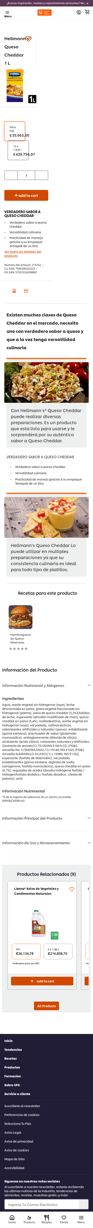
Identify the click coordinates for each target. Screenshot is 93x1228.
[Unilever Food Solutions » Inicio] (44, 12)
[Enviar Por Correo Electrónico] (25, 290)
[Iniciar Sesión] (78, 12)
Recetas (10, 1058)
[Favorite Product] (28, 39)
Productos (12, 1067)
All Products (46, 1006)
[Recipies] (46, 1217)
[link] (46, 3)
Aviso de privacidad (18, 1141)
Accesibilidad (14, 1168)
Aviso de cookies (16, 1150)
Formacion (12, 1076)
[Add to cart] (87, 12)
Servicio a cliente (17, 1094)
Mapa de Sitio (14, 1159)
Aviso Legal (12, 1132)
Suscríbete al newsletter (22, 1106)
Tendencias (13, 1049)
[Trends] (64, 1218)
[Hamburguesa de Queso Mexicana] (20, 617)
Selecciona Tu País (17, 1123)
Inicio (8, 1040)
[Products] (29, 1217)
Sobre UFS (12, 1085)
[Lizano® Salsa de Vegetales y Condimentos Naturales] (42, 923)
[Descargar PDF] (13, 290)
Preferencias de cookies (22, 1115)
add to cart (28, 195)
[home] (12, 1217)
